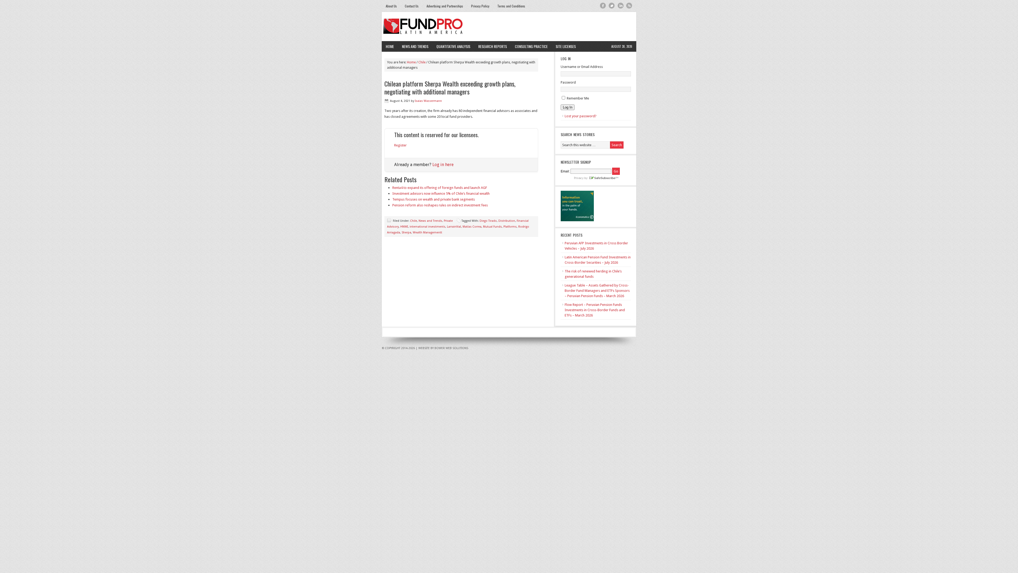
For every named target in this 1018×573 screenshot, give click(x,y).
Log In (567, 107)
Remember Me (578, 98)
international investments (427, 226)
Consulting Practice (529, 46)
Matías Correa (472, 226)
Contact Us (412, 6)
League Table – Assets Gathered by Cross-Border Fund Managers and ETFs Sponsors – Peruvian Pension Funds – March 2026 (597, 290)
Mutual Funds (492, 226)
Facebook (603, 6)
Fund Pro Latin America (509, 26)
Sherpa (406, 232)
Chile (413, 221)
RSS (629, 6)
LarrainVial (454, 226)
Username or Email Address (582, 67)
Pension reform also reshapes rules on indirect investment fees (440, 205)
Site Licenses (564, 46)
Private (448, 221)
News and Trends (413, 46)
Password (568, 82)
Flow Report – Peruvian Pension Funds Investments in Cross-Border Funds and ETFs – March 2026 (595, 310)
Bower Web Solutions (451, 348)
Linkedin (620, 6)
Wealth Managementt (427, 232)
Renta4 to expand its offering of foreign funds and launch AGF (439, 188)
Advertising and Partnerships (445, 6)
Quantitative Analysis (451, 46)
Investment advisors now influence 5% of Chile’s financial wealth (441, 194)
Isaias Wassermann (428, 101)
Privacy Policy (480, 6)
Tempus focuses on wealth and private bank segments (433, 199)
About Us (391, 6)
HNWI (404, 226)
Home (390, 46)
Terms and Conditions (511, 6)
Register (400, 145)
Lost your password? (580, 116)
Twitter (612, 6)
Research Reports (492, 46)
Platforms (510, 226)
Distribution (506, 221)
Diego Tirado (488, 221)
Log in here (443, 164)
